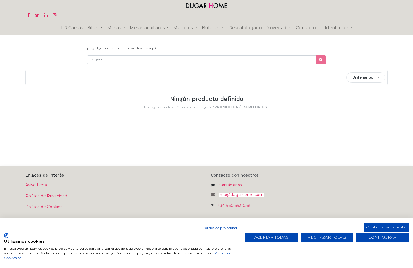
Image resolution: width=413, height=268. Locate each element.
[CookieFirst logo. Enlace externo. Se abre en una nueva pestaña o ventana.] (6, 235)
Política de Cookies (43, 206)
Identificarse (338, 27)
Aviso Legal (36, 185)
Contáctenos (230, 185)
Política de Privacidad (46, 195)
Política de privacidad (220, 228)
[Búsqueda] (321, 59)
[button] (365, 77)
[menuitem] (72, 27)
